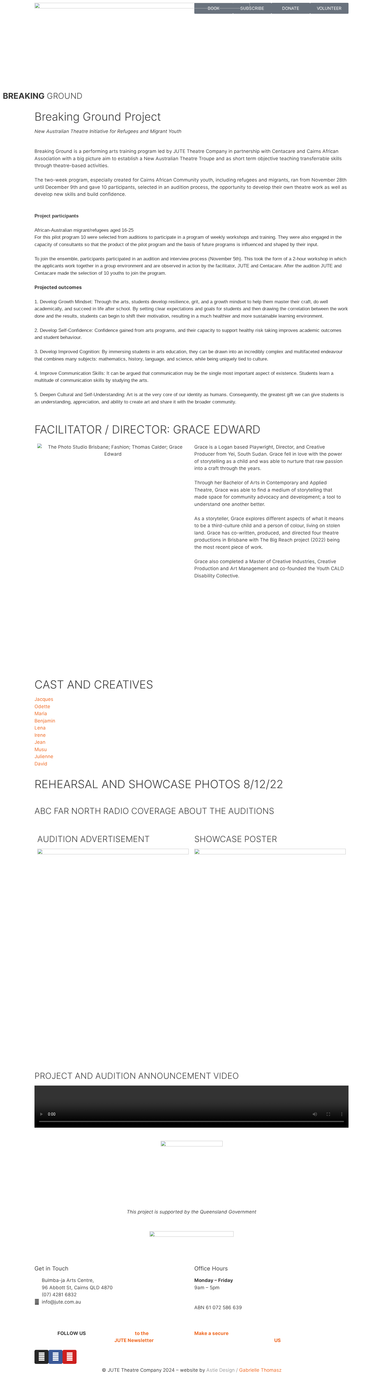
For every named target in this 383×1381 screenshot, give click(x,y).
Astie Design (220, 1370)
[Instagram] (41, 1357)
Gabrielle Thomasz (260, 1370)
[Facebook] (56, 1357)
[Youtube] (70, 1357)
